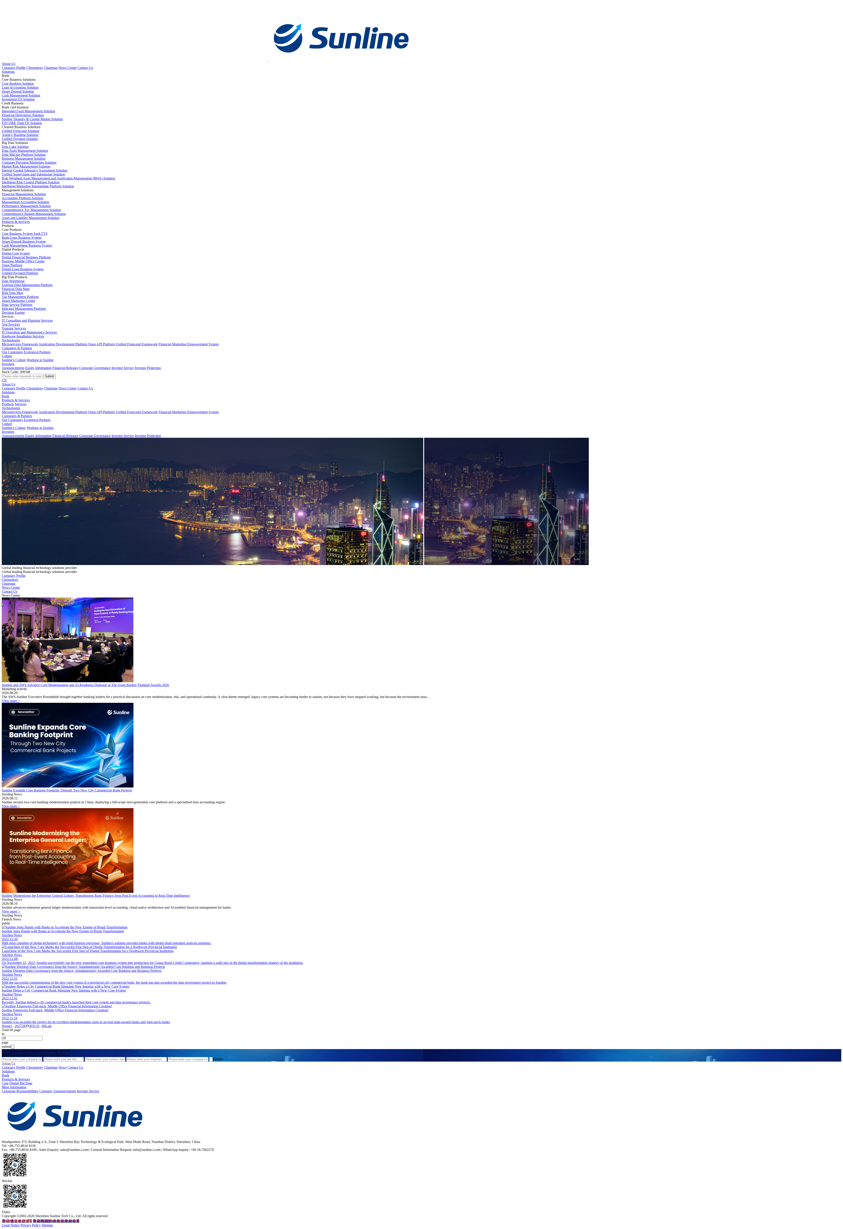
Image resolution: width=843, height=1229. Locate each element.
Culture (7, 356)
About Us (8, 64)
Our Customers (12, 352)
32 (37, 1026)
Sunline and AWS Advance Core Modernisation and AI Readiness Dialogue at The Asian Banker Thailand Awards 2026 (85, 685)
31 (34, 1026)
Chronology (34, 68)
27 (20, 1026)
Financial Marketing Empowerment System (189, 344)
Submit (218, 1059)
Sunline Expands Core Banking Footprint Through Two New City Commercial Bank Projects (67, 790)
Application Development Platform (63, 344)
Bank (5, 396)
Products (8, 404)
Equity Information (38, 368)
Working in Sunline (40, 360)
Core (5, 1083)
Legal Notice (11, 1225)
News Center (67, 68)
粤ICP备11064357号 (17, 1221)
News (62, 1067)
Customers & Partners (17, 348)
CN (4, 380)
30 (30, 1026)
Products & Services (16, 222)
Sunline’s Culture (14, 360)
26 (16, 1026)
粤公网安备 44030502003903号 (56, 1221)
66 (43, 1026)
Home (6, 1026)
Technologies (11, 340)
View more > (11, 701)
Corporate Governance (95, 368)
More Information (14, 1087)
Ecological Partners (37, 352)
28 (23, 1026)
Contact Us (85, 68)
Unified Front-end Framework (137, 344)
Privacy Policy (31, 1225)
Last (48, 1026)
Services (20, 404)
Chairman (51, 68)
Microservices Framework (20, 344)
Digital (14, 1083)
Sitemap (47, 1225)
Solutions (8, 72)
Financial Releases (65, 368)
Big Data (26, 1083)
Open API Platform (101, 344)
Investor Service (123, 368)
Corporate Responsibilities (20, 1091)
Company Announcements (57, 1091)
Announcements (13, 368)
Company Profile (13, 68)
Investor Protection (148, 368)
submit (6, 1046)
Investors (8, 364)
